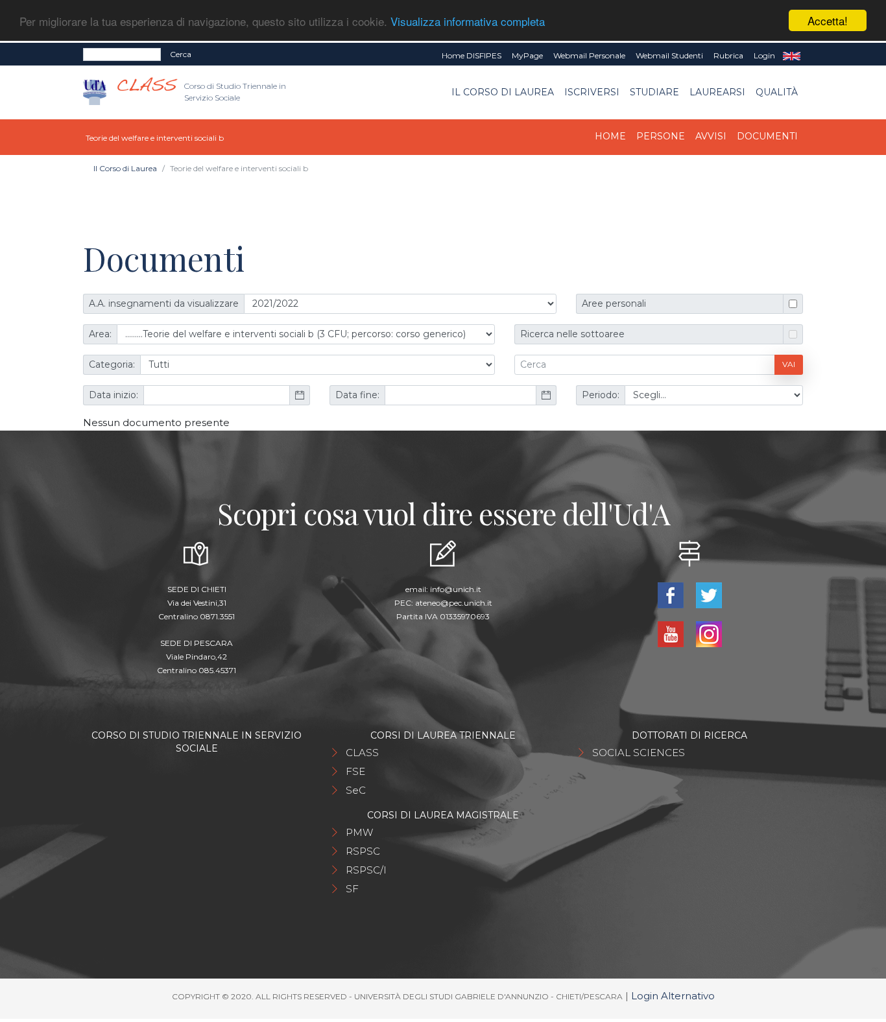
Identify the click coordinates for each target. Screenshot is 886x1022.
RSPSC (363, 851)
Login (764, 55)
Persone (660, 136)
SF (352, 889)
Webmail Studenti (669, 55)
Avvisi (710, 136)
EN (791, 55)
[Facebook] (671, 594)
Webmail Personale (589, 55)
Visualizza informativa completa (467, 21)
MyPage (527, 55)
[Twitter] (708, 594)
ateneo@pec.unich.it (453, 603)
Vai (788, 364)
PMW (359, 832)
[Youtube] (671, 633)
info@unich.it (455, 589)
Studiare (654, 92)
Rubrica (728, 55)
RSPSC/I (366, 870)
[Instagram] (708, 633)
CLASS (362, 752)
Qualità (777, 92)
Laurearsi (717, 92)
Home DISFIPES (471, 55)
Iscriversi (591, 92)
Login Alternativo (673, 996)
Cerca (180, 54)
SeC (356, 790)
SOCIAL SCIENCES (638, 752)
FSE (355, 771)
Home (610, 136)
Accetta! (828, 20)
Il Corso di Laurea (502, 92)
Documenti (767, 136)
